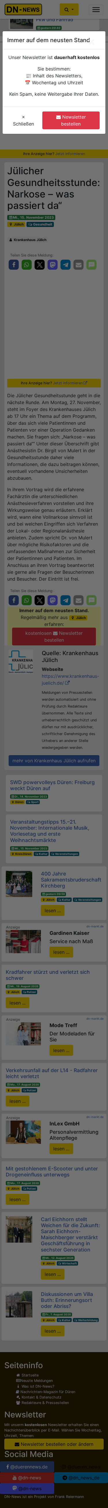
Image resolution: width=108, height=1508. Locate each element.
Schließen (23, 120)
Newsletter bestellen (73, 120)
